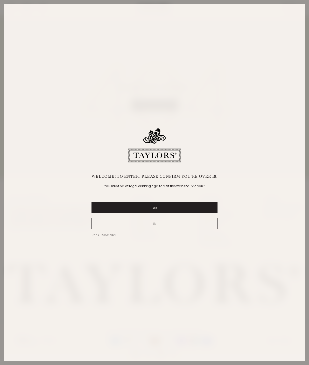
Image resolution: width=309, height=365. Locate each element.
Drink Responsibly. (104, 235)
